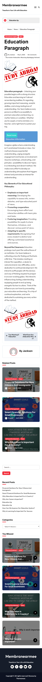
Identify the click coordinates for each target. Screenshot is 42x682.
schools (37, 57)
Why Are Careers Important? (12, 499)
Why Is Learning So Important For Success (17, 511)
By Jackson (11, 55)
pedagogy (31, 57)
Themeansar (20, 678)
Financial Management (12, 409)
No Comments (32, 55)
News (21, 36)
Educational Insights (11, 36)
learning (24, 57)
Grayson (10, 418)
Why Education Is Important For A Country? (17, 496)
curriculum (10, 57)
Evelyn (10, 448)
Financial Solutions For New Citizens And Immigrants (15, 559)
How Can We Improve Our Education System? (18, 508)
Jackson (28, 350)
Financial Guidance (11, 379)
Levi (9, 388)
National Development (12, 439)
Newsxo (31, 676)
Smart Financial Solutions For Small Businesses (19, 493)
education (17, 57)
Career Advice (10, 633)
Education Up (7, 502)
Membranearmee (14, 5)
